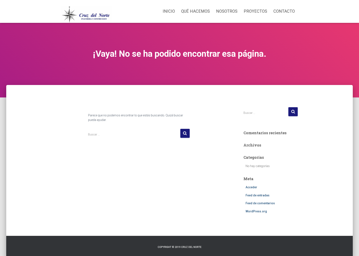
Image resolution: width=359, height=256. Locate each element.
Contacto (284, 11)
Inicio (169, 11)
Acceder (251, 187)
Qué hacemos (195, 11)
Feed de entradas (257, 195)
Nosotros (226, 11)
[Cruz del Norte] (86, 11)
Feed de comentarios (260, 203)
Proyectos (255, 11)
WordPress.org (256, 211)
